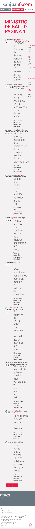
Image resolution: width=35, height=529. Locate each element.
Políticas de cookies (7, 512)
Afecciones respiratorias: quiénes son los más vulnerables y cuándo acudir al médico (20, 382)
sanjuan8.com (4, 516)
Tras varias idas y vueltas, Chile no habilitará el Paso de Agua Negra (18, 458)
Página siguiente (11, 485)
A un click (16, 84)
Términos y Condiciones (7, 508)
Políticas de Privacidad (7, 510)
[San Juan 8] (5, 497)
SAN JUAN (29, 56)
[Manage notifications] (30, 524)
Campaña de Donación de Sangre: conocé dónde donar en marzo (19, 57)
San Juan (16, 39)
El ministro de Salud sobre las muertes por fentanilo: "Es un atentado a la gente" (18, 330)
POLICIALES (31, 45)
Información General (17, 411)
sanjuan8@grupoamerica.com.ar (9, 522)
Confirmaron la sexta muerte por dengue (20, 422)
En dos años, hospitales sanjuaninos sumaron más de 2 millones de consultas (20, 280)
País (14, 308)
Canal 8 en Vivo (18, 9)
